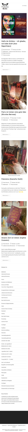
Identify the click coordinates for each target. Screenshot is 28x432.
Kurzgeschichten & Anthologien (8, 290)
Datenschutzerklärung (12, 425)
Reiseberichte (4, 378)
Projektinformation (21, 425)
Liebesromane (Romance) (15, 51)
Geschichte (3, 367)
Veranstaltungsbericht (6, 335)
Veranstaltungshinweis (6, 338)
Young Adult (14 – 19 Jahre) (7, 359)
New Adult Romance (5, 300)
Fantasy (3, 313)
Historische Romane (5, 274)
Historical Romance (5, 276)
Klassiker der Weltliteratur (6, 282)
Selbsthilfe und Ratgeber (6, 380)
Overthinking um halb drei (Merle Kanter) (9, 396)
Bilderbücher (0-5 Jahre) (6, 346)
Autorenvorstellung (5, 330)
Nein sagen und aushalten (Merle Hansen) (10, 399)
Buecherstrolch (6, 49)
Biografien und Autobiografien (7, 364)
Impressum (4, 425)
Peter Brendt (6, 118)
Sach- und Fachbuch (5, 362)
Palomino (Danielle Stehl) (12, 179)
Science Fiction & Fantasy (6, 308)
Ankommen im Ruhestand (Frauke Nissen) (10, 398)
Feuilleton (3, 327)
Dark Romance (4, 297)
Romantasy (3, 318)
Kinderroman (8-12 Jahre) (6, 354)
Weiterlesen (6, 70)
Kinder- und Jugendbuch (6, 343)
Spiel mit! (20, 430)
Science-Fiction (4, 321)
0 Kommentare (6, 55)
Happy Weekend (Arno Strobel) (7, 403)
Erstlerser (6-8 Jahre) (5, 348)
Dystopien (3, 311)
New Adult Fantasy (5, 316)
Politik (2, 375)
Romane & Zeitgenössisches (7, 303)
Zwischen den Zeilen (5, 340)
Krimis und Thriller (5, 284)
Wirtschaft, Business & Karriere (7, 385)
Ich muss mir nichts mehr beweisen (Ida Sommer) (11, 401)
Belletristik (5, 51)
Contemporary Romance (6, 295)
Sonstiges (3, 324)
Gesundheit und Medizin (6, 369)
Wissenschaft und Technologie (7, 388)
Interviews (3, 332)
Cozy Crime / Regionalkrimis (7, 287)
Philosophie (3, 372)
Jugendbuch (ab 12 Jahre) (6, 351)
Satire (2, 306)
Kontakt (14, 426)
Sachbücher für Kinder (6, 356)
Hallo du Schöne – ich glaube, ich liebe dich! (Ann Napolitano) (13, 43)
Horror (2, 279)
